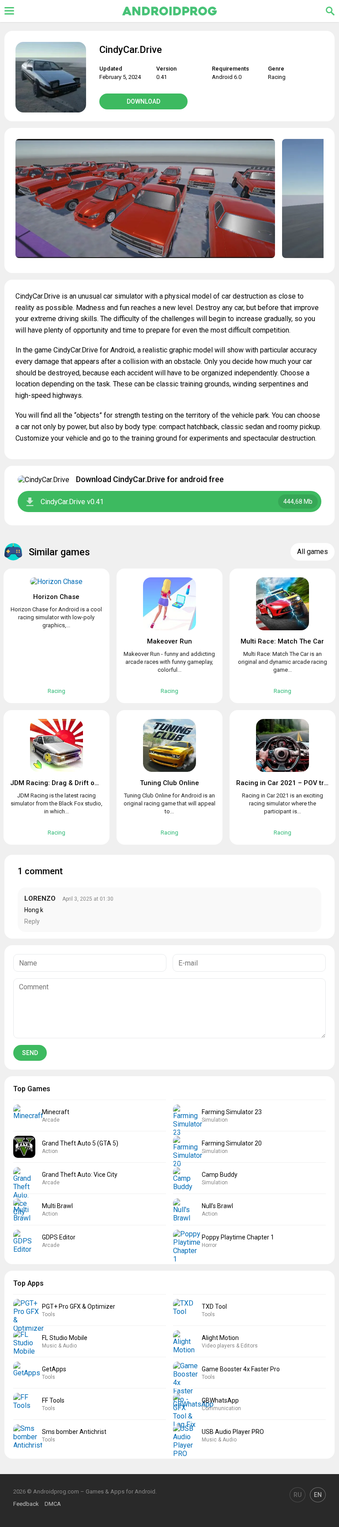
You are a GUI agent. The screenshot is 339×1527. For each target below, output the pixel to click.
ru (297, 1494)
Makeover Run (169, 641)
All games (312, 551)
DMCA (53, 1504)
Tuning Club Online (169, 783)
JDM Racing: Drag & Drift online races (70, 783)
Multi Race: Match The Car (282, 641)
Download (143, 101)
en (318, 1494)
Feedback (26, 1504)
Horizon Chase (56, 597)
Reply (32, 921)
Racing (277, 77)
